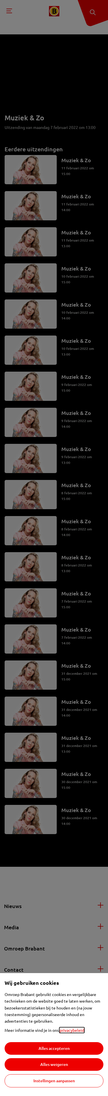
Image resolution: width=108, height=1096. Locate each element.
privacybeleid (72, 1030)
